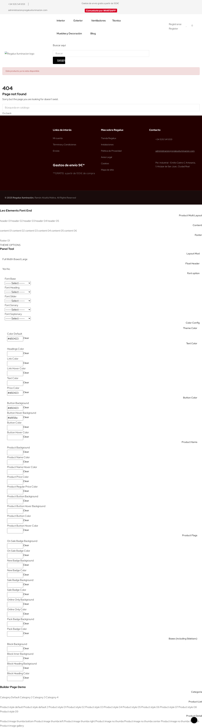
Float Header (192, 263)
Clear (26, 338)
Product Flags (189, 535)
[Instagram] (189, 7)
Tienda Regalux (108, 138)
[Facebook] (183, 7)
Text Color (191, 343)
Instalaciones (107, 144)
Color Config (193, 322)
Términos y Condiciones (64, 144)
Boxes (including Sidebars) (183, 638)
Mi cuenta (57, 138)
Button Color (190, 397)
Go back (7, 113)
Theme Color (190, 328)
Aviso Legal (106, 157)
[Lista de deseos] (186, 25)
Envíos (56, 150)
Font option (193, 273)
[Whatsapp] (195, 7)
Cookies (105, 163)
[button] (101, 10)
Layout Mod (193, 253)
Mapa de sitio (107, 169)
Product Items (189, 442)
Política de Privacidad (111, 150)
